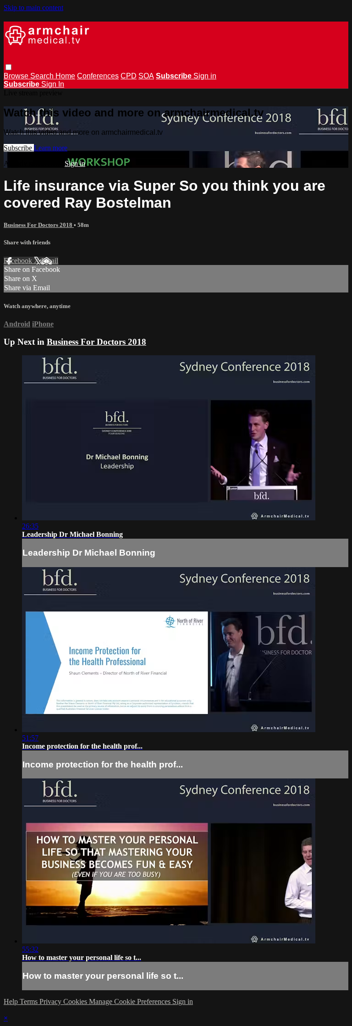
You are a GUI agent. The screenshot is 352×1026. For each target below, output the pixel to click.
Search (42, 76)
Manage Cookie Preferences (130, 1001)
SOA (146, 76)
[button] (8, 67)
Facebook (19, 261)
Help (12, 1001)
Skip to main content (33, 7)
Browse (17, 76)
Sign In (52, 84)
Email (49, 261)
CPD (129, 76)
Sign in (204, 76)
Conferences (98, 76)
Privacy (51, 1001)
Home (65, 76)
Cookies (76, 1001)
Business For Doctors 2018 (39, 224)
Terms (29, 1001)
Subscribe (19, 148)
